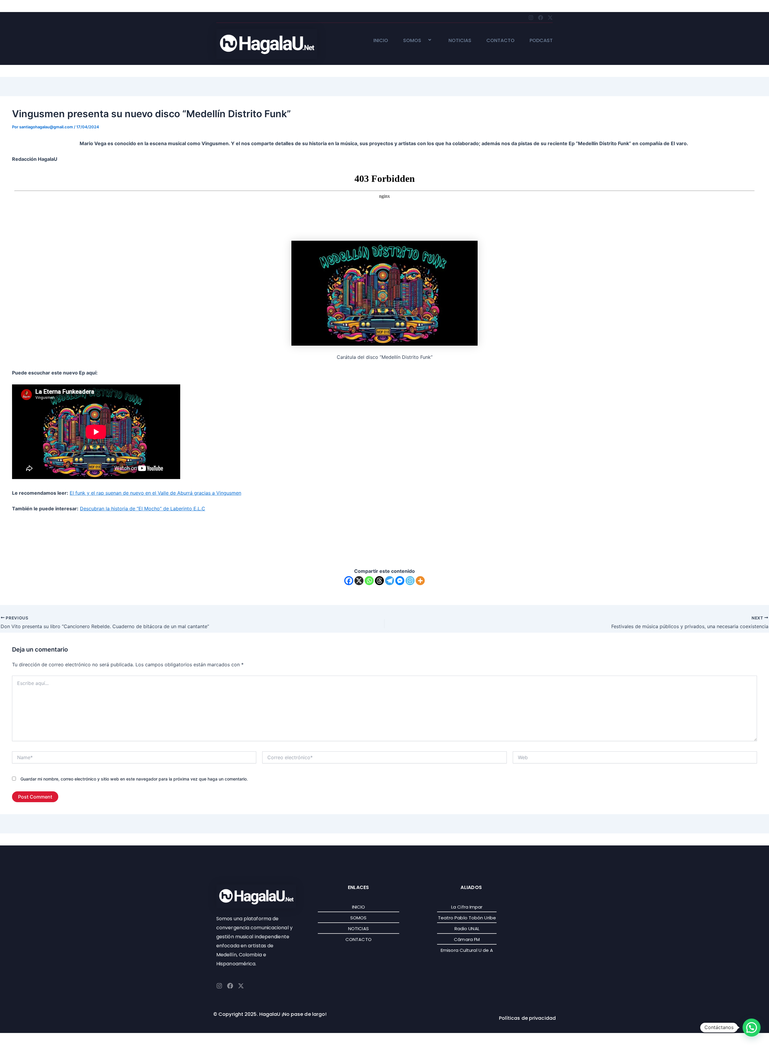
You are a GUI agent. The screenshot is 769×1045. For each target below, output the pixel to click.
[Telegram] (389, 580)
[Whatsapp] (369, 580)
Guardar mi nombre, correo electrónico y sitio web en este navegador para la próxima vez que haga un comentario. (134, 778)
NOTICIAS (459, 41)
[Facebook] (348, 580)
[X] (358, 580)
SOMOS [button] (412, 41)
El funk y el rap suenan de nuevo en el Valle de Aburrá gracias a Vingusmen (155, 493)
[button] (423, 40)
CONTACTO (500, 41)
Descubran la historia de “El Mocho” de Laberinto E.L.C (142, 509)
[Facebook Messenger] (399, 580)
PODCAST (541, 41)
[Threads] (379, 580)
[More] (420, 580)
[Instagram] (410, 580)
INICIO (380, 41)
